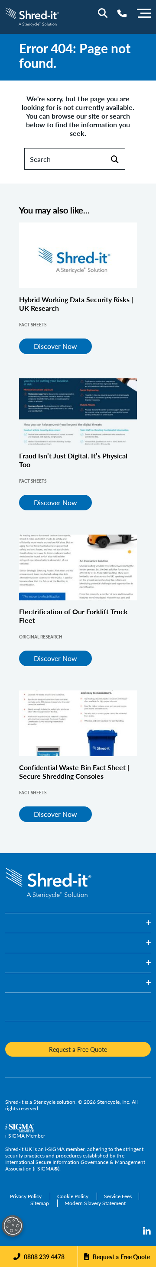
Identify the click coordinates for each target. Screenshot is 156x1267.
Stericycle (44, 1102)
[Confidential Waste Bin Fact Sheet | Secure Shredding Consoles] (78, 723)
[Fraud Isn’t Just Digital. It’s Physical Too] (78, 411)
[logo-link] (32, 16)
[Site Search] (102, 13)
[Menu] (144, 12)
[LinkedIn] (147, 1231)
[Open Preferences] (12, 1226)
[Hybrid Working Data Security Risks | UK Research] (78, 255)
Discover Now (55, 346)
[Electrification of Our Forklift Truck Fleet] (78, 567)
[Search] (114, 159)
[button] (78, 923)
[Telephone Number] (122, 13)
